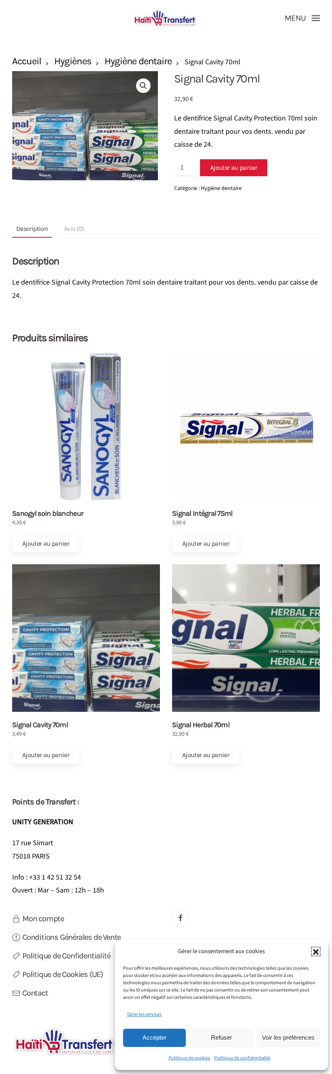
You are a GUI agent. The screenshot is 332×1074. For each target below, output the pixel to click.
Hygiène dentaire (138, 61)
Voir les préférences (288, 1037)
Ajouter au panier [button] (45, 543)
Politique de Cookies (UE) (62, 974)
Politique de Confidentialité (66, 955)
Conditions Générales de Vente (71, 937)
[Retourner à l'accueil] (166, 18)
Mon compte (43, 918)
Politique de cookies (189, 1058)
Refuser (221, 1037)
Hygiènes (72, 61)
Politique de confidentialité (242, 1058)
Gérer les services (144, 1014)
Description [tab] (32, 228)
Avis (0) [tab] (74, 228)
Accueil (26, 61)
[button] (316, 951)
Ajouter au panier (233, 167)
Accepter (154, 1037)
